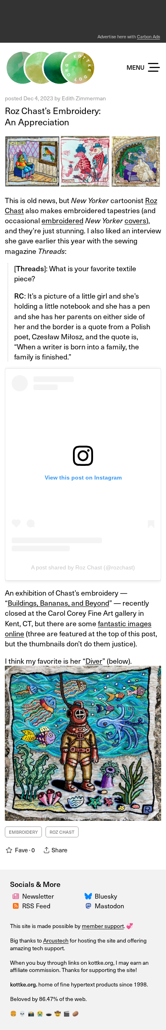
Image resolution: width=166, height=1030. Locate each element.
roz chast (62, 832)
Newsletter (38, 896)
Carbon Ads (148, 36)
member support (103, 926)
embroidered (62, 220)
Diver (93, 660)
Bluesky (106, 896)
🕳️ (49, 1013)
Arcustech (55, 940)
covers (135, 220)
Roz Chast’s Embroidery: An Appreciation (53, 116)
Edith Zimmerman (84, 98)
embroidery (23, 832)
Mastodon (109, 905)
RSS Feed (36, 905)
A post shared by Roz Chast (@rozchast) (83, 567)
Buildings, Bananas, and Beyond (58, 602)
